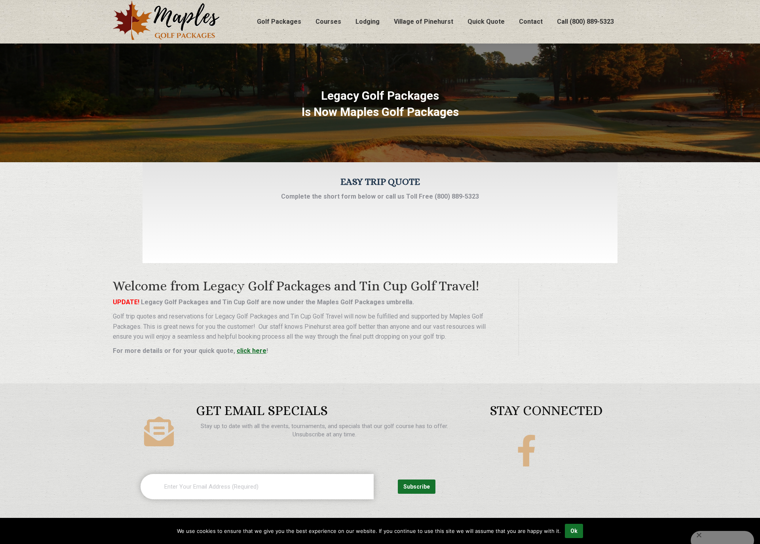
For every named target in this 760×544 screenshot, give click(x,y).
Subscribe (416, 486)
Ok (574, 531)
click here (251, 350)
